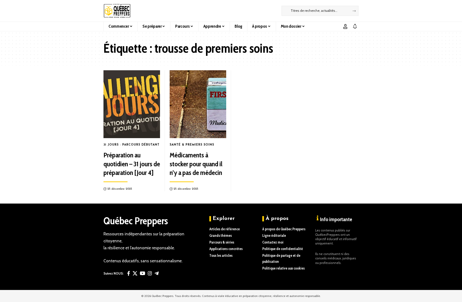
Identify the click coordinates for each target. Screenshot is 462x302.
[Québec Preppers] (117, 11)
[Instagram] (150, 273)
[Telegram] (156, 273)
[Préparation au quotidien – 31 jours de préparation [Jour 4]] (131, 104)
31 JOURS (111, 144)
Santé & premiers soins (192, 144)
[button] (345, 26)
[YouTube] (143, 273)
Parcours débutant (141, 144)
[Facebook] (128, 273)
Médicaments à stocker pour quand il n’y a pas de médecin (196, 164)
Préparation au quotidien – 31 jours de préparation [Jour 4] (131, 164)
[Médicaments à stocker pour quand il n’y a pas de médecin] (198, 104)
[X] (135, 273)
